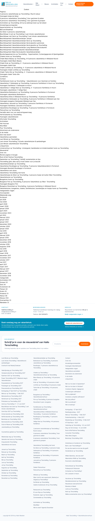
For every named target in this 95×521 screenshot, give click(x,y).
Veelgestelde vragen (7, 191)
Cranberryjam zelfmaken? (73, 391)
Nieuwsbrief (4, 150)
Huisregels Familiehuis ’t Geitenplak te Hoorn (15, 85)
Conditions (4, 76)
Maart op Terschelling (8, 454)
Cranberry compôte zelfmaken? (75, 397)
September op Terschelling (9, 470)
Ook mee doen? (5, 135)
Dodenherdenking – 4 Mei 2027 (74, 417)
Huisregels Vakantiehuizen (73, 366)
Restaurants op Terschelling (41, 489)
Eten (1, 284)
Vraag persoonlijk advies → (74, 326)
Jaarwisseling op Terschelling (10, 427)
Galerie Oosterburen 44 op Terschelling (45, 485)
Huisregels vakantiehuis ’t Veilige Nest (13, 90)
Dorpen (2, 282)
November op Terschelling (9, 475)
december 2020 (5, 224)
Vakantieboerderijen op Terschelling (12, 164)
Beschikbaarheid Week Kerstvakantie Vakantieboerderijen (20, 52)
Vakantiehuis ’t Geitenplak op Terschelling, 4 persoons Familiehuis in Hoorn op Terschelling (32, 83)
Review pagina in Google (8, 155)
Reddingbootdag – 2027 (72, 412)
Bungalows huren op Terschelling (11, 179)
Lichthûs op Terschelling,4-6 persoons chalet (47, 385)
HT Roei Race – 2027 (71, 422)
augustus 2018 (5, 246)
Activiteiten (54, 4)
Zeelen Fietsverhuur (39, 467)
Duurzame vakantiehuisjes (73, 461)
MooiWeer (3, 126)
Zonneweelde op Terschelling (42, 497)
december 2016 (5, 273)
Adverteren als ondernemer (9, 130)
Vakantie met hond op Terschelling (11, 439)
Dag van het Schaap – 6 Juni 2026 (75, 428)
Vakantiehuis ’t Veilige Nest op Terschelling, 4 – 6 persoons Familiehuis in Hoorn (28, 88)
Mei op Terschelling (7, 460)
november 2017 (5, 258)
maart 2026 (4, 206)
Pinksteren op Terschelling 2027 (11, 401)
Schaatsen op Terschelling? (73, 471)
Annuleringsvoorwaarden (8, 25)
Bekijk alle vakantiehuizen (74, 323)
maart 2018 (4, 253)
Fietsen (2, 289)
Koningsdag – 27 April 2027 (73, 409)
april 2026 (3, 204)
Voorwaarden (4, 193)
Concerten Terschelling (72, 433)
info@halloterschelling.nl (8, 311)
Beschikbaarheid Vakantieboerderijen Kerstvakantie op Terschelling (23, 45)
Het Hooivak (4, 123)
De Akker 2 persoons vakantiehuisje (12, 32)
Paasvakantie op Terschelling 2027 (12, 388)
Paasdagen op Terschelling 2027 (11, 385)
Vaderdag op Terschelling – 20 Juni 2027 (77, 425)
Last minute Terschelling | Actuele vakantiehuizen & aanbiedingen (23, 141)
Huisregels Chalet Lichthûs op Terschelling (15, 70)
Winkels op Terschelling (40, 475)
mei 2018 (3, 249)
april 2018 (3, 251)
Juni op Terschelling (7, 462)
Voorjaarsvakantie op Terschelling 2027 (13, 373)
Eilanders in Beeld (70, 486)
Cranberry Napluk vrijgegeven (74, 389)
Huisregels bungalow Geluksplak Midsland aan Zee (18, 101)
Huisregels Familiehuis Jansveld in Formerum (15, 106)
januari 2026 (4, 208)
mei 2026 (3, 202)
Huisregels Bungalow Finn (9, 184)
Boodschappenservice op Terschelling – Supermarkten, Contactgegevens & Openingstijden (32, 54)
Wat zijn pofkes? (70, 399)
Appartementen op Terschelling (11, 27)
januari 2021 (4, 222)
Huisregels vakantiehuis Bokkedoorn (13, 94)
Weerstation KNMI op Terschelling (75, 458)
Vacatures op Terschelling (73, 478)
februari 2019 (4, 235)
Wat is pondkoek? (70, 402)
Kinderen (3, 293)
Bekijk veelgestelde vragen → (74, 314)
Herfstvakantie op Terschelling (11, 114)
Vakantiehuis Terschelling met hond (12, 173)
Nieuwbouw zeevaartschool (73, 483)
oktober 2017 (4, 260)
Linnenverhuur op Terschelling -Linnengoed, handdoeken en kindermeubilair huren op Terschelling (34, 148)
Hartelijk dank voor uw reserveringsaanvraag (16, 112)
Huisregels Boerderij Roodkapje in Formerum (15, 168)
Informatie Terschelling (8, 119)
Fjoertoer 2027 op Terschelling (10, 375)
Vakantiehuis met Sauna (8, 444)
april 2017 (3, 264)
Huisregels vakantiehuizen (9, 117)
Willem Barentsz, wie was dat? (74, 456)
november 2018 (5, 242)
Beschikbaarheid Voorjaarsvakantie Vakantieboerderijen (19, 50)
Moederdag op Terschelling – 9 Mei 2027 (77, 420)
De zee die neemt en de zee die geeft (76, 448)
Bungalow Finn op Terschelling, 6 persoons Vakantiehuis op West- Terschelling (27, 182)
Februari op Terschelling (8, 452)
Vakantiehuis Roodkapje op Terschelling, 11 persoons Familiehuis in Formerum (27, 108)
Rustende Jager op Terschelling (43, 495)
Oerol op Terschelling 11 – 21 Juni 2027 (13, 404)
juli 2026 (3, 199)
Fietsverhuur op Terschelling (10, 110)
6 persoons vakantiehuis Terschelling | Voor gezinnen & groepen (22, 21)
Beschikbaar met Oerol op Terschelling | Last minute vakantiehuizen (24, 36)
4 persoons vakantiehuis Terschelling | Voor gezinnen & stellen (22, 18)
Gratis (2, 291)
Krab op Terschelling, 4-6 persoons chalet (46, 382)
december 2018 (5, 240)
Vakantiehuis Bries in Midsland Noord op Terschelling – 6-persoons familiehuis (27, 97)
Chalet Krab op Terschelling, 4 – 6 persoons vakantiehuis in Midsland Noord (26, 63)
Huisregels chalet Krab (8, 65)
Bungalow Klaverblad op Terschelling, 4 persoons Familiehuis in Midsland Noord (28, 186)
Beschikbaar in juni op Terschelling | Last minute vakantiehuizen (22, 34)
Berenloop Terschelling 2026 (74, 438)
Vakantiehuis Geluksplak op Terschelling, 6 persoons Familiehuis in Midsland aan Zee (29, 99)
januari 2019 (4, 238)
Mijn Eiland (37, 4)
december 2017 (5, 255)
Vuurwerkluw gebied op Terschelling (12, 432)
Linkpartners (4, 146)
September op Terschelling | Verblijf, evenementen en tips (20, 159)
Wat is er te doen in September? (75, 384)
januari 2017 (4, 271)
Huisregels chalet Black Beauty (11, 61)
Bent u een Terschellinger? (73, 445)
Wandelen (3, 302)
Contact (70, 4)
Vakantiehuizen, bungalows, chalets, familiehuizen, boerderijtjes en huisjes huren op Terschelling (33, 188)
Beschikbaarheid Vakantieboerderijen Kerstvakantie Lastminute (22, 43)
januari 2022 (4, 220)
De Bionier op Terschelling (41, 482)
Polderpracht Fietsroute (72, 468)
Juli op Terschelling (7, 465)
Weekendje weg (5, 195)
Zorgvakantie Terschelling (9, 442)
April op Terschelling (7, 457)
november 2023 (5, 213)
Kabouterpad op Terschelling (74, 466)
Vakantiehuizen (27, 4)
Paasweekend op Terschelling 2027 (12, 383)
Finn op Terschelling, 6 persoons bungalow (46, 399)
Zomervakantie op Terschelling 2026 (12, 414)
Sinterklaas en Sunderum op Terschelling (77, 443)
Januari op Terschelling (8, 449)
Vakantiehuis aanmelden (80, 4)
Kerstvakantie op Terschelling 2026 (12, 422)
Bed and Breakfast (6, 29)
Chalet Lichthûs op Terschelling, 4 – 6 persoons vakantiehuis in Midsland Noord (28, 68)
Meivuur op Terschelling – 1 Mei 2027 (12, 393)
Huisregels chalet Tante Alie (9, 74)
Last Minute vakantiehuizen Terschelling (14, 144)
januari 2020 (4, 229)
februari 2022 (5, 217)
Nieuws (46, 4)
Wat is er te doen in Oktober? (74, 386)
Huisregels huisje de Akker (9, 16)
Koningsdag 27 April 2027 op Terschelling (14, 391)
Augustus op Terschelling (9, 467)
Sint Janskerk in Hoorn (72, 473)
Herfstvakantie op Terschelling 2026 (12, 416)
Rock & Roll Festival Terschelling (11, 157)
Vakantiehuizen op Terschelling (11, 177)
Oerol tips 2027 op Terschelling (10, 411)
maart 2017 (4, 267)
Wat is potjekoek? (70, 394)
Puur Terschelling (6, 128)
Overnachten (4, 300)
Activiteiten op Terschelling (41, 502)
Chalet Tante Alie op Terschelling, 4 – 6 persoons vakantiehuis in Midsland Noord (28, 72)
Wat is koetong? (70, 404)
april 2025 (3, 211)
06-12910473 (43, 314)
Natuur (2, 296)
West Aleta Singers (71, 435)
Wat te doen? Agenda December (43, 507)
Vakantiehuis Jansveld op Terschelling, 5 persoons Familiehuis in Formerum (26, 103)
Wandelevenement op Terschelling (75, 481)
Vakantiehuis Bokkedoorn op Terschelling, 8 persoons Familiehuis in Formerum (27, 92)
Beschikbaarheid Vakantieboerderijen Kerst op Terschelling (20, 41)
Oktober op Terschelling (8, 473)
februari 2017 (4, 269)
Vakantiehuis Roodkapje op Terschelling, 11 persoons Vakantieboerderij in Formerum (29, 166)
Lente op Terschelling (71, 489)
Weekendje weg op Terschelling (11, 436)
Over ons (61, 4)
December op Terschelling (9, 478)
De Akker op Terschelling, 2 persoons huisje (46, 448)
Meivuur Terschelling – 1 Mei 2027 (75, 414)
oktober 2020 (5, 226)
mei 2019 (3, 231)
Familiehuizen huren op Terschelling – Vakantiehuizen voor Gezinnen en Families (28, 81)
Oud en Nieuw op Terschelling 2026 (12, 424)
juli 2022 (3, 215)
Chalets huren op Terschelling (10, 56)
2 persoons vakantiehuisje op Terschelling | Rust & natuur (20, 14)
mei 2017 (3, 262)
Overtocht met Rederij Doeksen (11, 365)
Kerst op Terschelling (71, 491)
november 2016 (5, 276)
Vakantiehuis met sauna (8, 170)
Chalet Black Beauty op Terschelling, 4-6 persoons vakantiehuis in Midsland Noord (29, 59)
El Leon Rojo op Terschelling (41, 492)
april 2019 (3, 233)
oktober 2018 (4, 244)
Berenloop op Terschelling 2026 (11, 419)
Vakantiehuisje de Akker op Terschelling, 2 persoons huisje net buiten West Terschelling (30, 175)
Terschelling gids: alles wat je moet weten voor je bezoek (20, 161)
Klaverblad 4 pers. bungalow (42, 402)
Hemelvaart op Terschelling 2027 (11, 398)
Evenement (4, 287)
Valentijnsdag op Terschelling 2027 (12, 370)
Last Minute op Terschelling (9, 139)
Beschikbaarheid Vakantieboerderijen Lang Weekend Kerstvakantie (23, 47)
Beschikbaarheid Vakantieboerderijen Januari (16, 38)
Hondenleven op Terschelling (74, 451)
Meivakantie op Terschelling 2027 (11, 396)
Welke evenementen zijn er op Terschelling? (78, 494)
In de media (4, 132)
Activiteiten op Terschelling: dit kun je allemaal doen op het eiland (23, 23)
